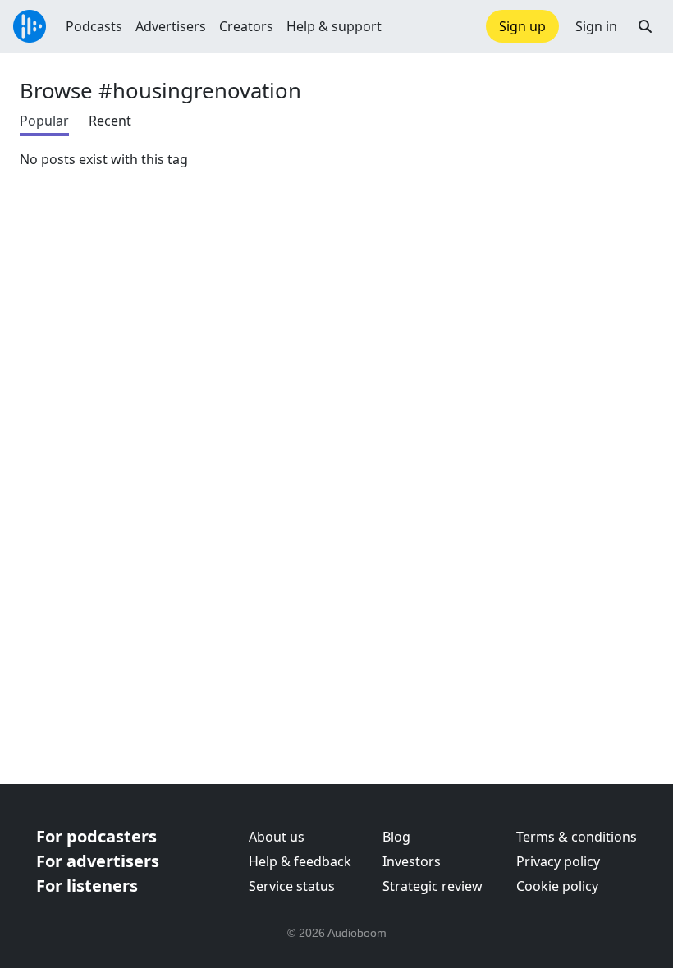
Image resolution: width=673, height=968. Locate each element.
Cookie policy (557, 886)
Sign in (596, 26)
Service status (292, 886)
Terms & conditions (576, 837)
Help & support (334, 26)
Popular (44, 121)
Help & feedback (300, 861)
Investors (411, 861)
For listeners (87, 885)
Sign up (522, 26)
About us (276, 837)
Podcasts (94, 26)
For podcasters (96, 836)
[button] (645, 26)
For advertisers (97, 861)
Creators (246, 26)
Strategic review (432, 886)
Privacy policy (558, 861)
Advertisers (170, 26)
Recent (110, 121)
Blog (396, 837)
